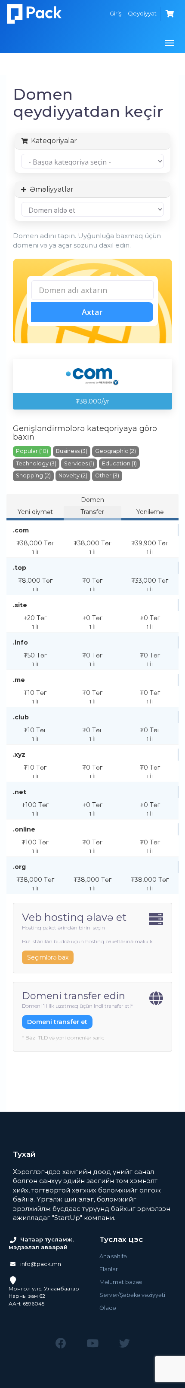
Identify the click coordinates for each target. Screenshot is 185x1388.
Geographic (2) (115, 451)
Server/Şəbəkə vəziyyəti (132, 1294)
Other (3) (107, 475)
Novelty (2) (73, 475)
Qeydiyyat (142, 13)
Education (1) (119, 463)
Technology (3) (36, 463)
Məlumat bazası (120, 1281)
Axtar (92, 312)
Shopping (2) (33, 475)
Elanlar (108, 1269)
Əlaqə (107, 1307)
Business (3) (71, 451)
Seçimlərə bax (47, 957)
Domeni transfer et (57, 1022)
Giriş (115, 13)
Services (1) (79, 463)
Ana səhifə (113, 1256)
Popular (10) (32, 451)
